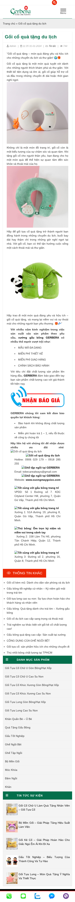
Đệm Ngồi (11, 778)
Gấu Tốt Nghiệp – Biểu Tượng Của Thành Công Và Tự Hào (44, 859)
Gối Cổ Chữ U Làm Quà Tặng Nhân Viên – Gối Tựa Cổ (44, 807)
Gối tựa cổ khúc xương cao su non (28, 693)
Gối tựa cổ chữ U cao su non (24, 676)
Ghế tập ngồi (13, 752)
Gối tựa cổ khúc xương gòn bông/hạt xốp (32, 685)
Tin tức (52, 46)
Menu (64, 12)
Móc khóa (11, 769)
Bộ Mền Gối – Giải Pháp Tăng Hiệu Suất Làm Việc (44, 824)
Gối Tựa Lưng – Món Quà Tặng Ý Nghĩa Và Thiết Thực (44, 876)
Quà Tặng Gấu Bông (17, 727)
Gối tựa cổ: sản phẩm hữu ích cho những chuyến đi (38, 646)
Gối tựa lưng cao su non (21, 710)
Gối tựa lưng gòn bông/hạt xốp (25, 702)
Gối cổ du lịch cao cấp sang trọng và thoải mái (35, 618)
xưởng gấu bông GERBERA (38, 337)
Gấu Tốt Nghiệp (14, 735)
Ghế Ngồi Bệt (13, 744)
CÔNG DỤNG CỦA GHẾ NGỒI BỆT (28, 640)
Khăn (8, 786)
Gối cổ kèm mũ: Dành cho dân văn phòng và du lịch (38, 582)
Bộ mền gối (12, 761)
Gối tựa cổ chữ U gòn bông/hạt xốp (28, 668)
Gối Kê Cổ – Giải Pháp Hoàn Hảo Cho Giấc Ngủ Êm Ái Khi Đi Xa (44, 841)
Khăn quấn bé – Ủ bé (18, 718)
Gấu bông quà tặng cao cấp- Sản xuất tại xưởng (36, 634)
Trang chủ (9, 23)
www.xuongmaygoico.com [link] (43, 479)
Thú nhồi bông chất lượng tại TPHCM (29, 652)
